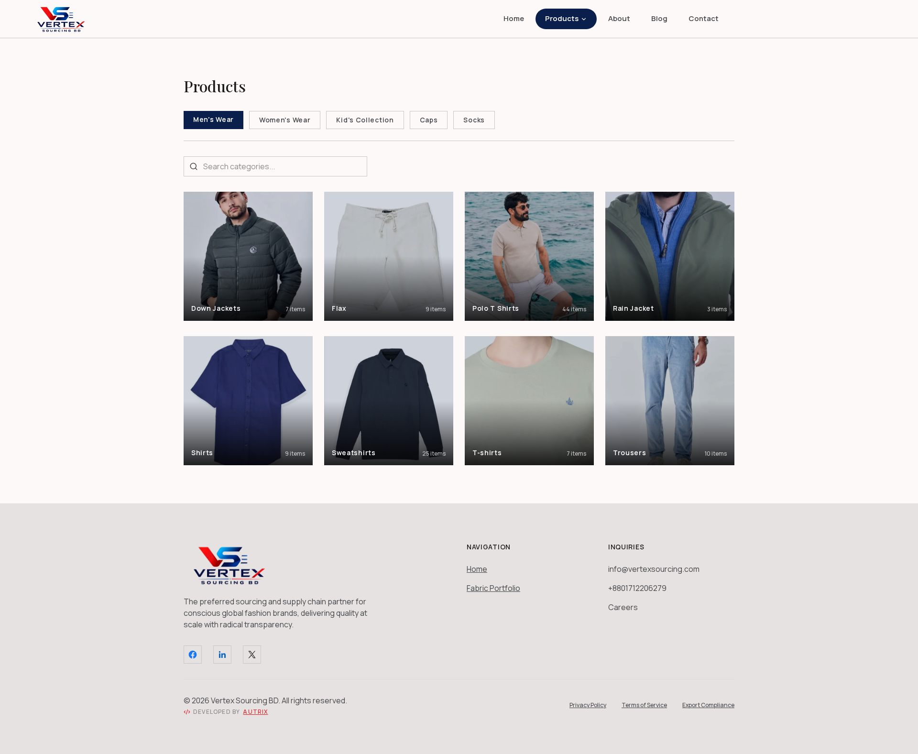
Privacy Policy (587, 705)
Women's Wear (284, 119)
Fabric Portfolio (493, 588)
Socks (474, 119)
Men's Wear (213, 119)
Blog (659, 18)
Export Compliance (708, 705)
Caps (429, 119)
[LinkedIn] (222, 654)
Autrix (255, 712)
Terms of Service (644, 705)
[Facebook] (193, 654)
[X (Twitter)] (252, 654)
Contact (703, 18)
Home (513, 18)
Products (562, 18)
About (619, 18)
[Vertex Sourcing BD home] (61, 19)
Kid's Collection (364, 119)
